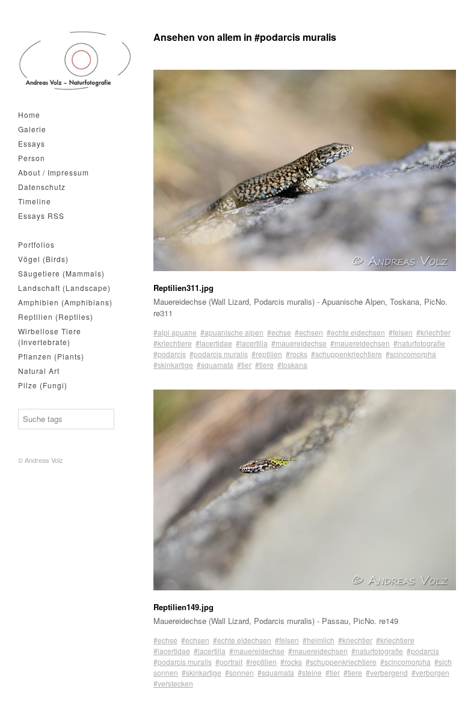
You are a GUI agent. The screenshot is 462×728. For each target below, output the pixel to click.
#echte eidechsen (356, 332)
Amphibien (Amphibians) (65, 302)
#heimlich (318, 640)
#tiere (264, 364)
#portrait (228, 661)
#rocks (296, 354)
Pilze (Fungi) (42, 385)
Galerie (32, 129)
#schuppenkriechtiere (346, 354)
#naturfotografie (419, 343)
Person (31, 158)
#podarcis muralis (218, 354)
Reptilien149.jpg (183, 607)
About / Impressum (53, 172)
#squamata (215, 364)
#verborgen (430, 672)
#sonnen (239, 672)
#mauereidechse (299, 343)
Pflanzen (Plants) (51, 356)
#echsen (309, 332)
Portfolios (36, 244)
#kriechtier (433, 332)
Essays (31, 143)
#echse (279, 332)
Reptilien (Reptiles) (55, 316)
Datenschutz (42, 187)
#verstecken (173, 683)
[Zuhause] (75, 60)
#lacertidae (214, 343)
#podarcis (169, 354)
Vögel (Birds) (43, 259)
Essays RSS (41, 215)
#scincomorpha (411, 354)
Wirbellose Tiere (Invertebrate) (49, 336)
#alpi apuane (175, 332)
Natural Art (39, 371)
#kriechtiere (172, 343)
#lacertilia (252, 343)
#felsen (401, 332)
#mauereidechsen (360, 343)
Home (29, 114)
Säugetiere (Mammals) (61, 273)
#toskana (292, 364)
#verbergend (387, 672)
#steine (310, 672)
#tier (244, 364)
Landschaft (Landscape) (64, 288)
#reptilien (266, 354)
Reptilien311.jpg (183, 287)
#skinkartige (173, 364)
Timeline (34, 201)
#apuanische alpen (231, 332)
